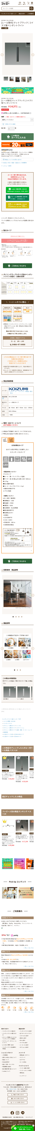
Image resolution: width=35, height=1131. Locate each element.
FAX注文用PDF (5, 1062)
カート (29, 3)
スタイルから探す (24, 1035)
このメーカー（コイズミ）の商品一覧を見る (21, 392)
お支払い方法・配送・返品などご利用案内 (15, 163)
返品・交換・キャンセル (8, 1064)
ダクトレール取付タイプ (9, 725)
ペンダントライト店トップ (8, 13)
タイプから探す (23, 1042)
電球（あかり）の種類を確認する (16, 117)
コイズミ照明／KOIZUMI (9, 721)
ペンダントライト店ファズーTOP (11, 719)
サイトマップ (29, 1117)
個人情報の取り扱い (18, 1117)
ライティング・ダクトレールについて (9, 1041)
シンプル (19, 725)
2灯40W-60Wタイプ (19, 734)
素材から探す (23, 1038)
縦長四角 (6, 732)
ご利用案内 (30, 13)
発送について (5, 1059)
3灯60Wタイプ (17, 736)
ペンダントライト (8, 723)
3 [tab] (20, 669)
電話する (24, 3)
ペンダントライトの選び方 (8, 1031)
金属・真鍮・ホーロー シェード (24, 730)
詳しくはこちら (29, 948)
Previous (1, 54)
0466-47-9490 (18, 344)
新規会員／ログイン (25, 1055)
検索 (31, 8)
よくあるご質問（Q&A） (8, 1045)
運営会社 (22, 1072)
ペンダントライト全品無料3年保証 (9, 1047)
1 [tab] (14, 669)
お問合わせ (20, 3)
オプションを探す (24, 1047)
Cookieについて (6, 1071)
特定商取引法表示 (6, 1066)
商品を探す (22, 13)
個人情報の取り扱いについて (9, 1069)
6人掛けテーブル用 (8, 736)
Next (32, 54)
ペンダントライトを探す (26, 1031)
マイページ (22, 1057)
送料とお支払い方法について (9, 1057)
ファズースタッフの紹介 (26, 1070)
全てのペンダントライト (26, 1033)
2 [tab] (17, 669)
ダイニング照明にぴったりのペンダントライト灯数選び (9, 1037)
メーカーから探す (24, 1045)
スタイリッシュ (20, 728)
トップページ (23, 1075)
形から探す (22, 1040)
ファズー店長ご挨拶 (25, 1068)
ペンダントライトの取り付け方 (9, 1034)
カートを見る (23, 1062)
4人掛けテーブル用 (8, 734)
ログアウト (22, 1059)
